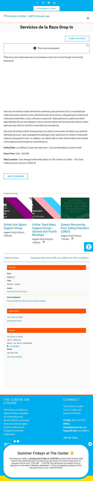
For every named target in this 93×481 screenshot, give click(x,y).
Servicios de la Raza (14, 321)
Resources (26, 301)
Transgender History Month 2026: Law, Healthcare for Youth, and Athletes (59, 257)
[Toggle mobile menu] (88, 18)
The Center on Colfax (15, 317)
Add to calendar (16, 176)
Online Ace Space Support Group (15, 226)
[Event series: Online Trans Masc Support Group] (44, 242)
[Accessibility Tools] (88, 247)
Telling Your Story (12, 257)
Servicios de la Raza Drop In (17, 292)
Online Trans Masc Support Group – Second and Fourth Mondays (44, 230)
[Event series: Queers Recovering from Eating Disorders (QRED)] (72, 238)
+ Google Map (14, 346)
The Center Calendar (38, 301)
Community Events (14, 301)
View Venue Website (14, 357)
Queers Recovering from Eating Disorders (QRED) (75, 228)
